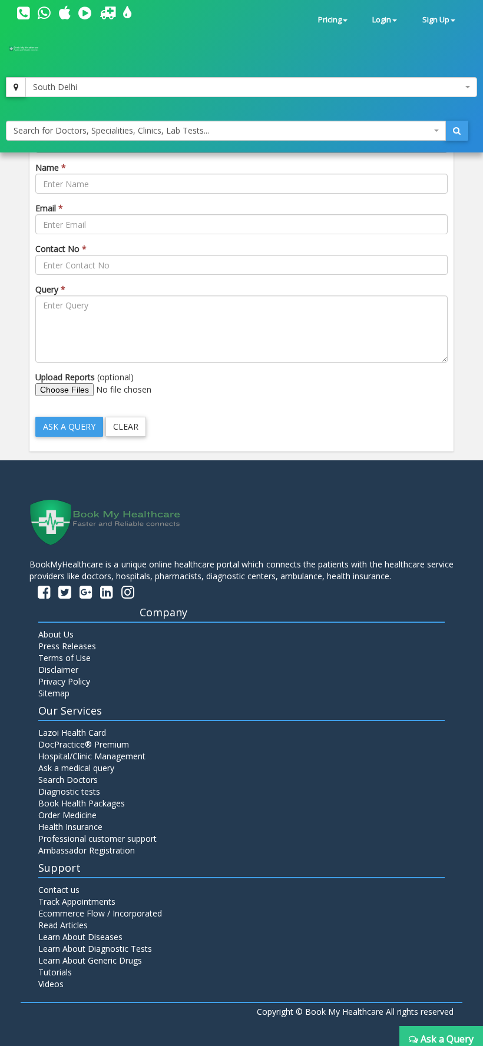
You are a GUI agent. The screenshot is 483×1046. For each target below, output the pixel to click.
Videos (51, 983)
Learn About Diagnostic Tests (95, 948)
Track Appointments (76, 901)
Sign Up (435, 20)
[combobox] (251, 87)
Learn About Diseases (80, 936)
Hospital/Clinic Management (91, 756)
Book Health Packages (81, 803)
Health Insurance (70, 826)
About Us (56, 634)
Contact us (59, 889)
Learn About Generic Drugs (90, 960)
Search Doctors (68, 779)
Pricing (330, 20)
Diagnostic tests (69, 791)
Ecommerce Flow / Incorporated (100, 913)
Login (381, 20)
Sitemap (54, 693)
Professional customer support (97, 838)
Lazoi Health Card (72, 732)
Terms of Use (64, 657)
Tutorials (55, 972)
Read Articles (63, 925)
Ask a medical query (76, 767)
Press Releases (67, 646)
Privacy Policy (64, 681)
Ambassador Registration (86, 850)
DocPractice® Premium (83, 744)
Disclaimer (58, 669)
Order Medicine (67, 815)
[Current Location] (16, 87)
